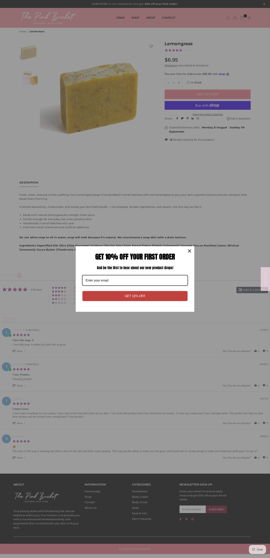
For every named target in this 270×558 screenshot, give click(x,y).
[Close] (189, 251)
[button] (265, 279)
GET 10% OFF (135, 296)
